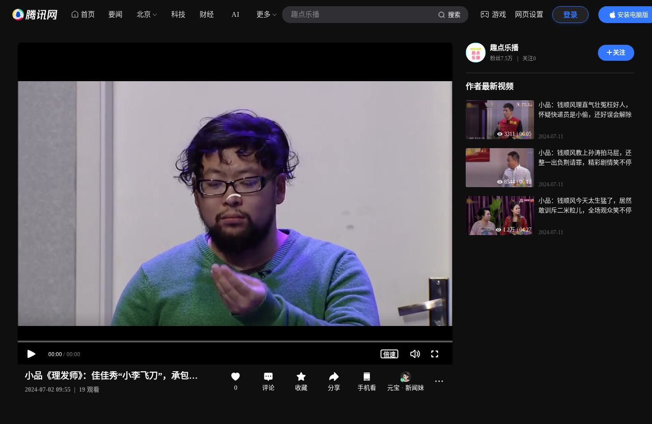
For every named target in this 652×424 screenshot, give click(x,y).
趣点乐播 (504, 47)
